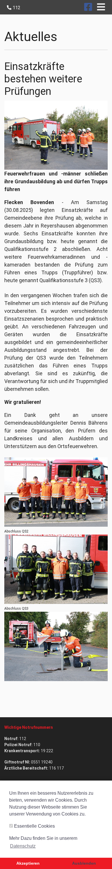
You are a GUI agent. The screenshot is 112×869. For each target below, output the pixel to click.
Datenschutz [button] (23, 846)
